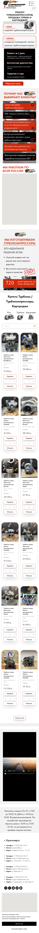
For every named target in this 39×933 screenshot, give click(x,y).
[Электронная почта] (13, 888)
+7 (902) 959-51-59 (20, 877)
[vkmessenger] (20, 888)
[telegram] (5, 888)
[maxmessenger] (17, 888)
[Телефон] (9, 888)
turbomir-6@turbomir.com (20, 879)
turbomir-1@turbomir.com (20, 858)
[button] (13, 83)
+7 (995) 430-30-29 (21, 856)
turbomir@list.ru (17, 848)
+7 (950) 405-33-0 (20, 845)
